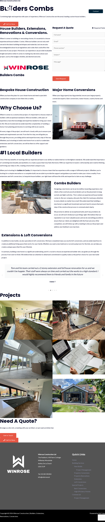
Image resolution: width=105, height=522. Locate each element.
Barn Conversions (80, 488)
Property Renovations (82, 476)
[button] (96, 11)
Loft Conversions (80, 482)
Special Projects (63, 11)
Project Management (83, 470)
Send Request (61, 79)
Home (35, 11)
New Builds (78, 466)
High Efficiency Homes (82, 491)
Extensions (78, 479)
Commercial (78, 11)
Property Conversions (82, 473)
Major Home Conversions (73, 90)
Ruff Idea (102, 513)
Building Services (46, 11)
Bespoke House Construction (24, 90)
